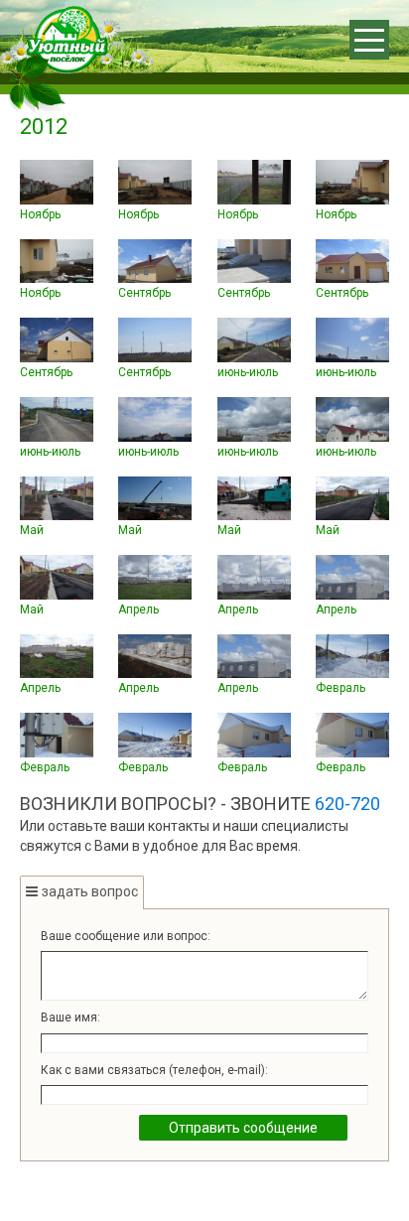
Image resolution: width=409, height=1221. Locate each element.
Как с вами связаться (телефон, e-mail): (154, 1070)
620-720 (347, 803)
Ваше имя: (70, 1017)
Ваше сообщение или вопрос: (125, 936)
